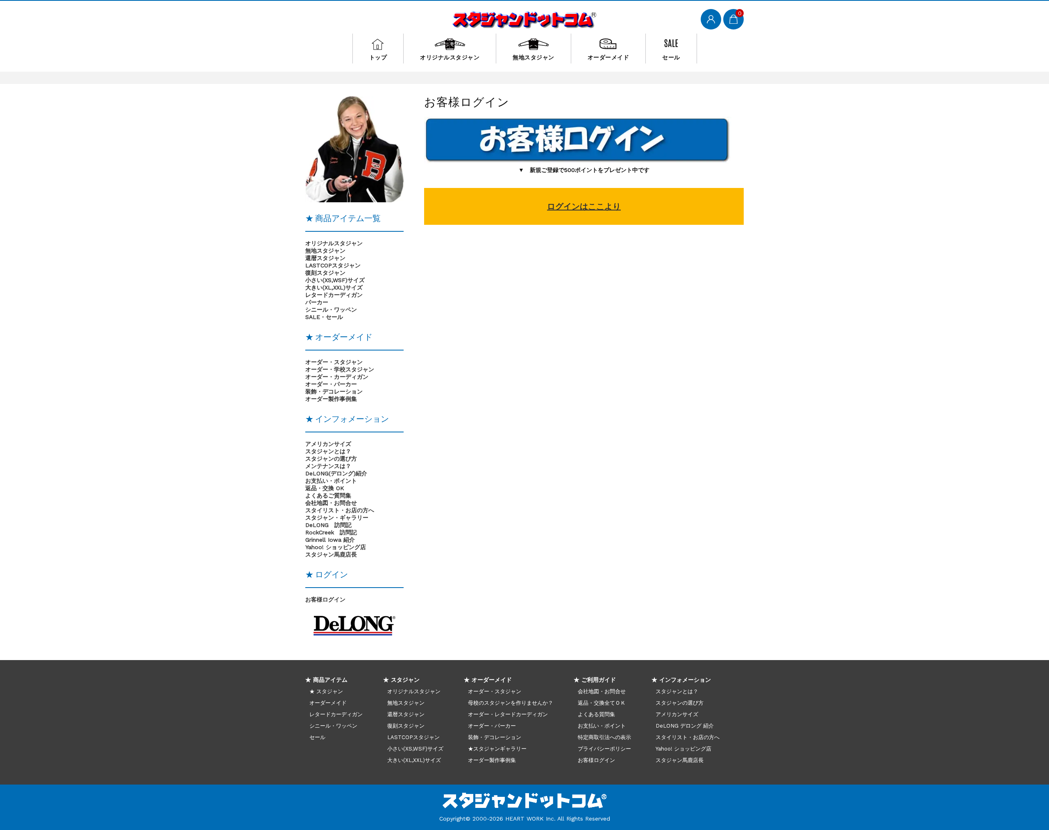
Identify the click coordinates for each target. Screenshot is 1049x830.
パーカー (316, 302)
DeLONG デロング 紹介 (685, 726)
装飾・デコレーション (494, 737)
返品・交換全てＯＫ (602, 703)
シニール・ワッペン (331, 309)
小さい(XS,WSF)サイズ (335, 280)
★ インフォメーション (681, 679)
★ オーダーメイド (488, 679)
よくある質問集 (596, 714)
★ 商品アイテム (326, 679)
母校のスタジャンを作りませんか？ (510, 703)
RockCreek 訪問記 (331, 532)
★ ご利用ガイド (595, 679)
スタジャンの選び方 (331, 458)
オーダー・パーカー (492, 726)
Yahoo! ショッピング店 (335, 547)
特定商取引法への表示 (604, 737)
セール (671, 57)
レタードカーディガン (334, 295)
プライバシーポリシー (604, 749)
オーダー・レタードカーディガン (508, 714)
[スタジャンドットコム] (524, 18)
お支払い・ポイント (602, 726)
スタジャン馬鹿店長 (331, 554)
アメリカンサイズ (328, 444)
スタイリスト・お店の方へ (688, 737)
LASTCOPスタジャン (333, 265)
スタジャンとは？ (328, 451)
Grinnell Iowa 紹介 (330, 539)
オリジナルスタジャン (449, 57)
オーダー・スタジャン (494, 691)
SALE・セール (324, 317)
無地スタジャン (533, 57)
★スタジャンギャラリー (497, 749)
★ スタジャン (326, 691)
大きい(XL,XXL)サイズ (334, 287)
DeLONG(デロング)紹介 (336, 473)
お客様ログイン (325, 599)
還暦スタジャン (325, 258)
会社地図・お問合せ (602, 691)
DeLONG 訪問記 (328, 525)
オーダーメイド (608, 57)
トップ (378, 57)
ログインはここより (584, 206)
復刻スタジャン (325, 272)
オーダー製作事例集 (492, 760)
